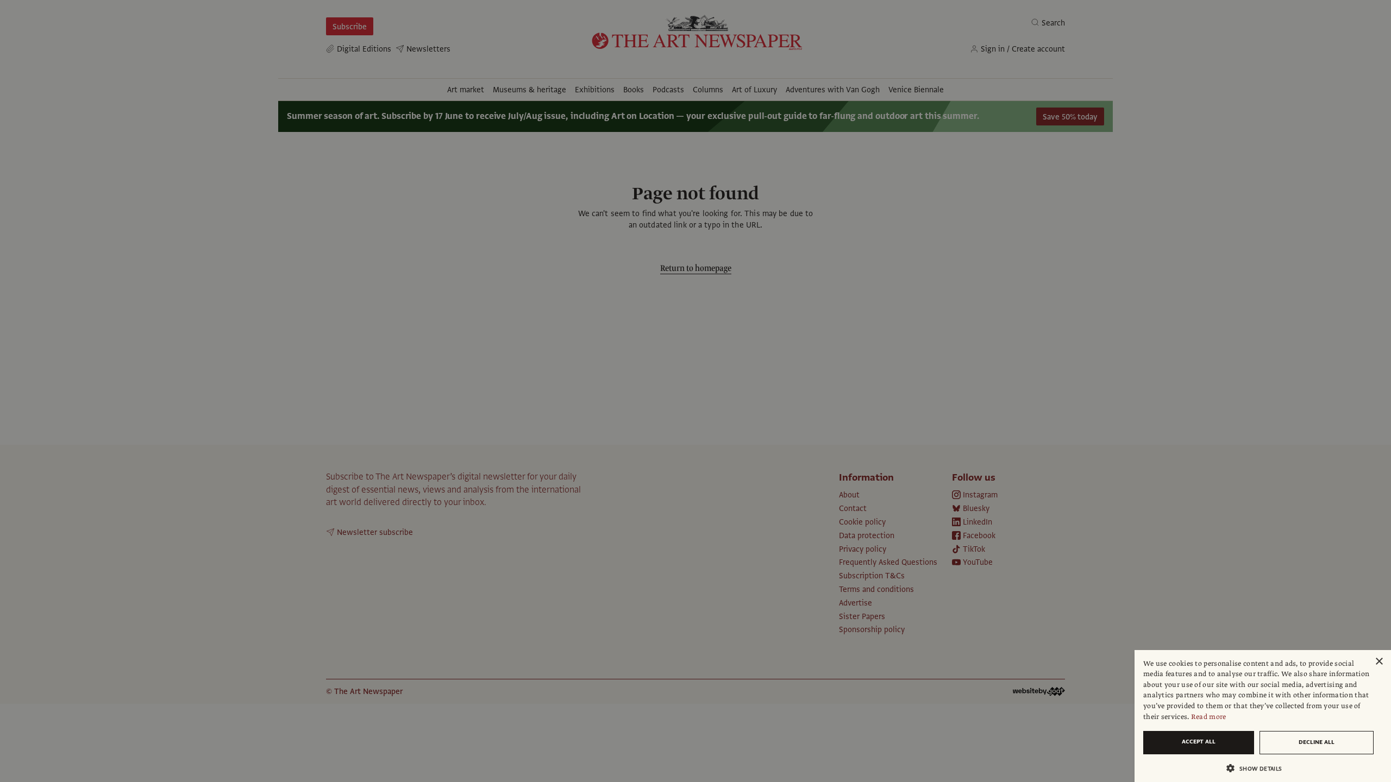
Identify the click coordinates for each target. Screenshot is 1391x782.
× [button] (1379, 662)
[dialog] (1263, 716)
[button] (1258, 768)
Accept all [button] (1198, 741)
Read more (1208, 717)
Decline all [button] (1316, 742)
